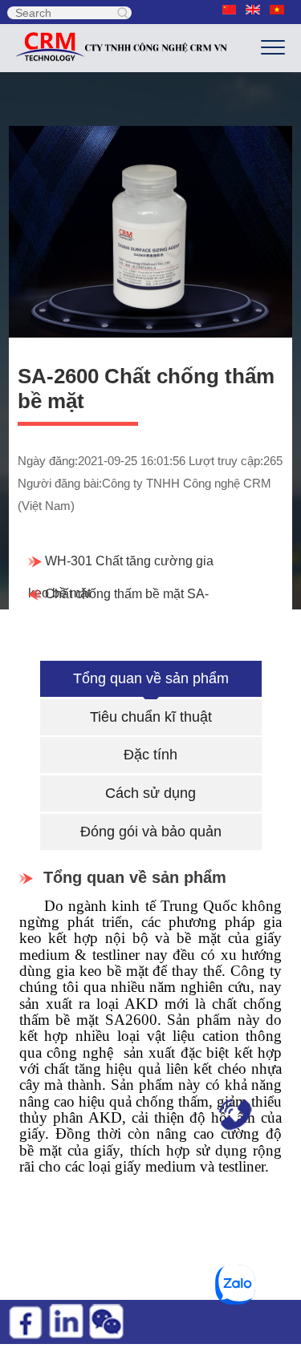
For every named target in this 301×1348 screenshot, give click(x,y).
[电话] (229, 1112)
